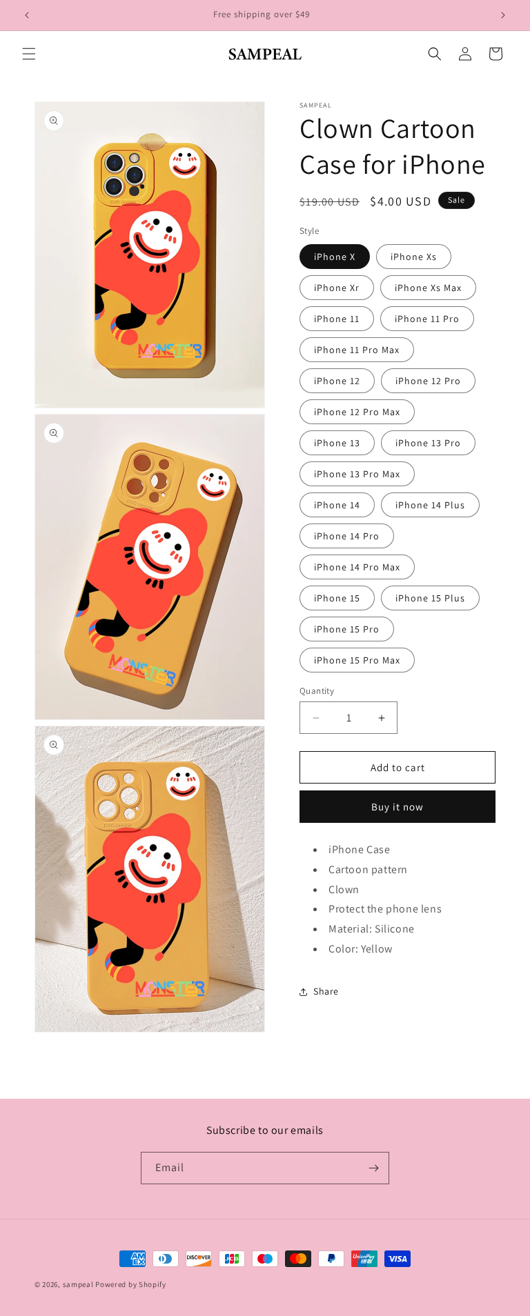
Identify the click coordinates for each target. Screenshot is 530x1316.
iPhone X (334, 256)
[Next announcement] (503, 15)
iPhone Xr (337, 287)
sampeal (78, 1284)
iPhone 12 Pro (428, 381)
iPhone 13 (337, 443)
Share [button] (326, 991)
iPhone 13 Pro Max (357, 474)
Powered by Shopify (130, 1284)
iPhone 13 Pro (428, 443)
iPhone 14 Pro (347, 536)
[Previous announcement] (27, 15)
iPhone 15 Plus (430, 598)
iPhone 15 (337, 598)
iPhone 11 (337, 318)
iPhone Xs (414, 256)
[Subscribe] (373, 1168)
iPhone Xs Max (428, 287)
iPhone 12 (337, 381)
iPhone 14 (337, 505)
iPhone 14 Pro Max (357, 567)
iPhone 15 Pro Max (357, 660)
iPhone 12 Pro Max (357, 412)
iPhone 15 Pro (347, 629)
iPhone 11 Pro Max (357, 349)
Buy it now (397, 806)
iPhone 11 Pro (427, 318)
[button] (29, 54)
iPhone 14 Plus (430, 505)
